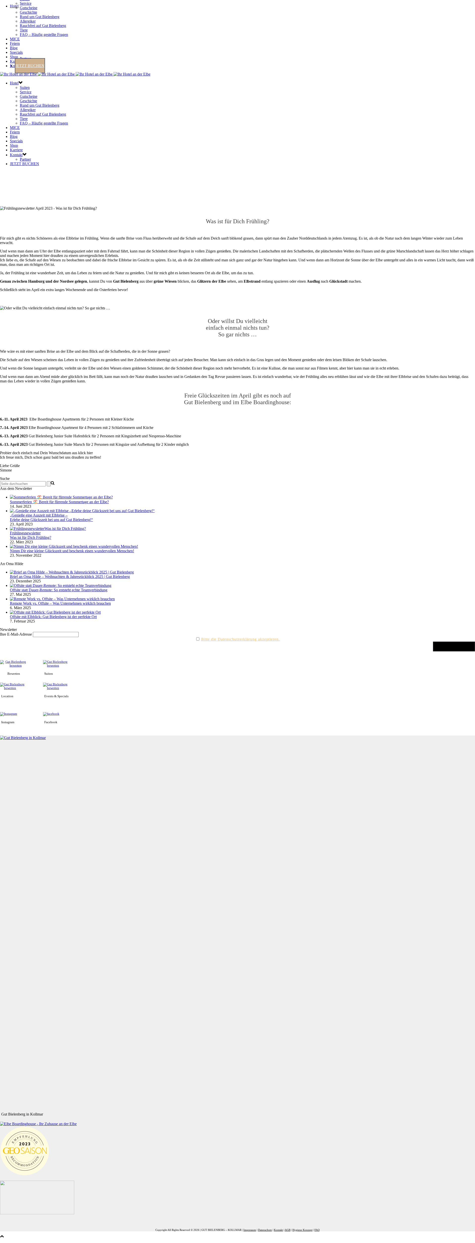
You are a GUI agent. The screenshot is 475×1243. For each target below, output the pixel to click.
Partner (25, 159)
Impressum (249, 1229)
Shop (14, 57)
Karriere (16, 150)
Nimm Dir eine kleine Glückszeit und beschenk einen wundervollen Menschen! (72, 551)
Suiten (25, 87)
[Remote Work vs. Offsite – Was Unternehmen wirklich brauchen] (62, 599)
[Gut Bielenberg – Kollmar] (75, 74)
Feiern (15, 43)
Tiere (24, 30)
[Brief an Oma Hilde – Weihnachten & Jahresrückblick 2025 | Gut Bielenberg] (72, 572)
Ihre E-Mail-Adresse (16, 634)
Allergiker (28, 21)
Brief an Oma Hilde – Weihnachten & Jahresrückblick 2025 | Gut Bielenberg (70, 576)
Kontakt (16, 155)
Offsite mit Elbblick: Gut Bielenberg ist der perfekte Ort (53, 617)
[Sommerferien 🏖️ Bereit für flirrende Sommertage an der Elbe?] (61, 497)
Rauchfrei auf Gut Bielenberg (43, 26)
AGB (287, 1229)
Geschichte (28, 12)
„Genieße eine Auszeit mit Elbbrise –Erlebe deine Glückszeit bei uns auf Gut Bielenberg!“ (51, 517)
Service (25, 3)
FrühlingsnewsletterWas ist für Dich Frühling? (30, 535)
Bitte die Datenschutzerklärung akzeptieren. (240, 639)
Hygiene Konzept (302, 1229)
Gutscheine (28, 8)
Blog (14, 48)
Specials (16, 52)
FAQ (317, 1229)
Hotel (14, 6)
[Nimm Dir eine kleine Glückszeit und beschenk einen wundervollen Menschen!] (74, 546)
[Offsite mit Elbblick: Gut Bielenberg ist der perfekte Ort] (55, 612)
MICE (15, 39)
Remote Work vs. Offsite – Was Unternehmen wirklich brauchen (60, 603)
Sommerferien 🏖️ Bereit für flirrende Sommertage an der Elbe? (59, 502)
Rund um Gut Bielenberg (39, 17)
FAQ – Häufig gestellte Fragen (44, 34)
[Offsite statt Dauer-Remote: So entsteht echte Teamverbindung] (60, 585)
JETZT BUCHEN (30, 66)
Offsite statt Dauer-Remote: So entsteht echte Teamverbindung (58, 590)
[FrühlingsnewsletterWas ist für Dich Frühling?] (48, 528)
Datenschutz (265, 1229)
